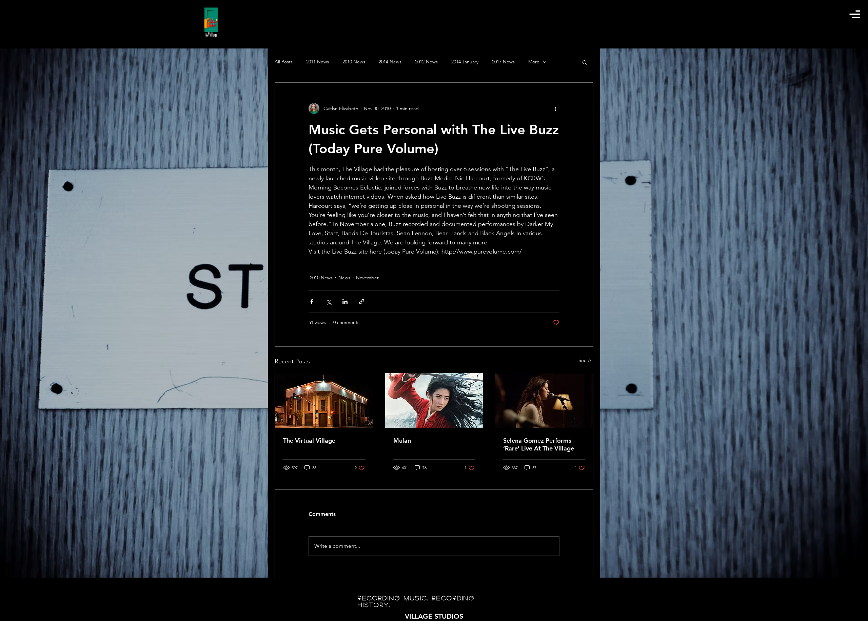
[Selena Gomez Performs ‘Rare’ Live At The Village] (544, 400)
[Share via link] (361, 301)
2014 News (390, 62)
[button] (854, 14)
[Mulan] (434, 400)
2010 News (353, 62)
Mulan (402, 440)
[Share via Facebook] (312, 301)
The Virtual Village (309, 440)
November (367, 278)
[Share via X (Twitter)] (328, 301)
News (344, 278)
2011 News (317, 62)
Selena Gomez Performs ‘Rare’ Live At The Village (538, 444)
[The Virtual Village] (324, 400)
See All (585, 360)
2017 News (503, 62)
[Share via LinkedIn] (345, 301)
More (533, 62)
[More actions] (555, 108)
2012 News (426, 62)
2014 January (464, 62)
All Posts (284, 62)
